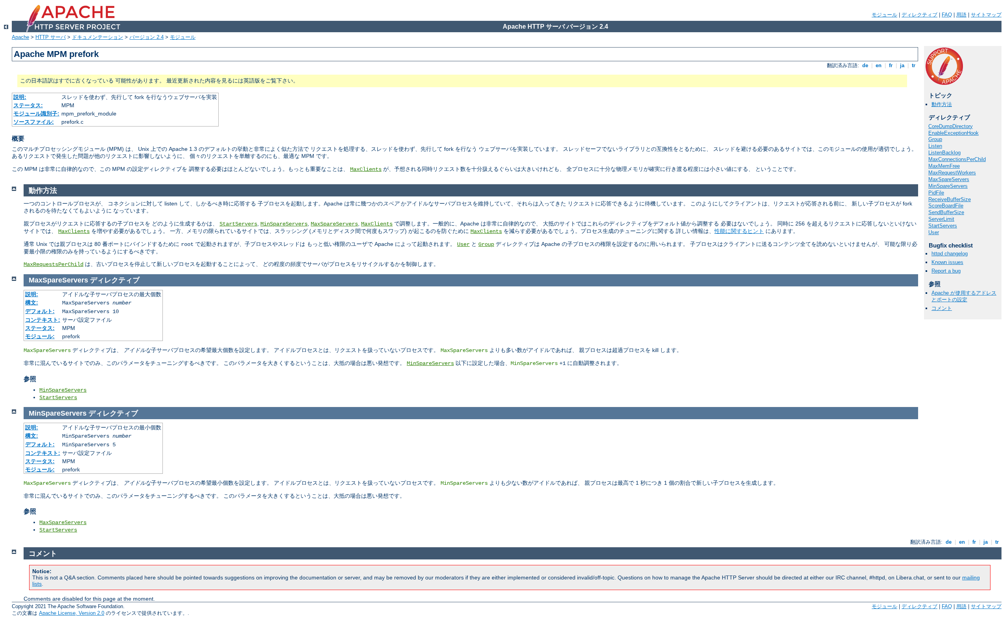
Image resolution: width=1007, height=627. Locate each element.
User (933, 232)
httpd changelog (949, 254)
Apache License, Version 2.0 (71, 613)
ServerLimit (941, 219)
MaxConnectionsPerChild (957, 159)
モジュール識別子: (36, 113)
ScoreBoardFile (945, 206)
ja (902, 65)
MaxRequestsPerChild (53, 264)
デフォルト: (40, 311)
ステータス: (28, 105)
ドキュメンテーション (97, 37)
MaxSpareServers (948, 179)
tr (913, 65)
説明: (19, 97)
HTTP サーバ (50, 37)
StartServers (942, 226)
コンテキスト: (42, 320)
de (865, 65)
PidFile (936, 193)
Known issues (947, 262)
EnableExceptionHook (953, 133)
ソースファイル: (33, 122)
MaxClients (366, 169)
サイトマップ (986, 15)
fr (890, 65)
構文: (31, 302)
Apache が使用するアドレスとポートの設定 (963, 296)
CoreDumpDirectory (950, 126)
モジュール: (40, 336)
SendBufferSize (946, 212)
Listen (935, 146)
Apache (20, 37)
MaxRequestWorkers (952, 173)
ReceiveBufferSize (949, 199)
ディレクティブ (919, 15)
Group (935, 139)
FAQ (947, 15)
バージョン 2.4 (146, 37)
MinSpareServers (948, 186)
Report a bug (946, 271)
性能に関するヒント (739, 231)
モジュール (884, 15)
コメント (941, 308)
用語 (961, 15)
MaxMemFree (944, 166)
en (878, 65)
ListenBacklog (944, 153)
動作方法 (941, 104)
